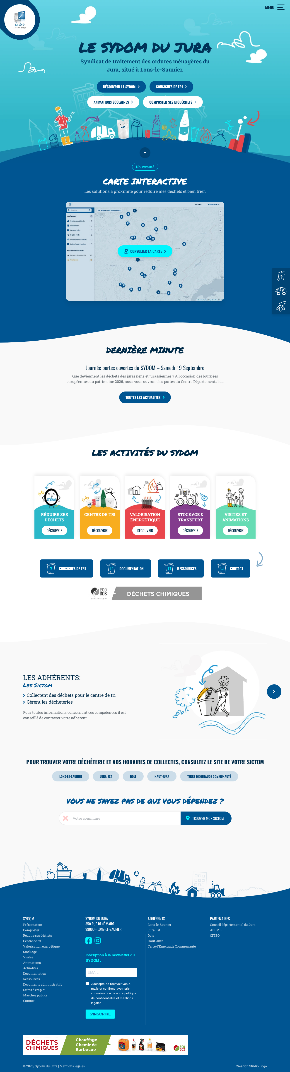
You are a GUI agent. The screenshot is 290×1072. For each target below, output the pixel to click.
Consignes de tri (169, 86)
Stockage (30, 952)
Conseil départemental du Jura (233, 924)
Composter (31, 930)
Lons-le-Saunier (70, 776)
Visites (28, 957)
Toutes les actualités (143, 397)
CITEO (215, 935)
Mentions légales (72, 1066)
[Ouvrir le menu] (281, 7)
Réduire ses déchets (37, 935)
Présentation (32, 924)
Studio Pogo (258, 1066)
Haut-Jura (162, 776)
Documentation (131, 568)
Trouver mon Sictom (208, 818)
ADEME (216, 930)
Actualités (30, 968)
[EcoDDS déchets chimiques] (145, 589)
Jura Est (106, 776)
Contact (236, 568)
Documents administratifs (42, 984)
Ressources (186, 568)
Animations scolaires (111, 102)
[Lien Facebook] (88, 942)
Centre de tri (32, 941)
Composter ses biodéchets (170, 102)
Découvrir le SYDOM (119, 86)
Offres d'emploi (34, 990)
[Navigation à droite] (274, 691)
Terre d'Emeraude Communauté (209, 776)
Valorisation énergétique (41, 946)
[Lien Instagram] (97, 942)
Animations (32, 962)
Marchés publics (35, 995)
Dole (133, 776)
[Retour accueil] (20, 20)
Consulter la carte (146, 251)
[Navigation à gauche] (152, 691)
